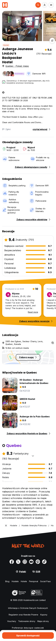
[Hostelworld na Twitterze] (18, 562)
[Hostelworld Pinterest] (38, 562)
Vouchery (11, 621)
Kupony (43, 614)
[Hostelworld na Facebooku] (12, 562)
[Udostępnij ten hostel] (52, 40)
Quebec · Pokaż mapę (17, 66)
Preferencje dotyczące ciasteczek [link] (28, 628)
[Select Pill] (38, 5)
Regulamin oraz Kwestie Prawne (23, 614)
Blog (7, 581)
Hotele (24, 581)
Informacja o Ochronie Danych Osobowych (28, 608)
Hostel (6, 45)
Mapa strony (43, 621)
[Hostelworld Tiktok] (44, 562)
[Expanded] (6, 525)
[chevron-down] (33, 456)
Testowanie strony (26, 621)
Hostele (15, 581)
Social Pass (45, 581)
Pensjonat (33, 581)
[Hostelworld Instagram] (25, 562)
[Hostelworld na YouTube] (31, 562)
